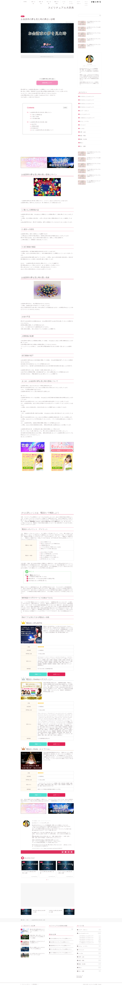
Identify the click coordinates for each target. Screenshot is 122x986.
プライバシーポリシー (26, 984)
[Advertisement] (47, 68)
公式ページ (56, 674)
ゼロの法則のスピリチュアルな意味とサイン (61, 938)
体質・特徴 (41, 2)
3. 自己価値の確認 (35, 118)
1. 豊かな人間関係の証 (36, 114)
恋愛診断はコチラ (47, 82)
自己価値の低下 (35, 128)
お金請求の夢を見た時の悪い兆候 (38, 122)
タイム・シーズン (71, 2)
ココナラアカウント (86, 83)
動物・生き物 (56, 2)
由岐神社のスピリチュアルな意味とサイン (61, 945)
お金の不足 (34, 124)
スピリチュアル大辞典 (61, 7)
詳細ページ (38, 674)
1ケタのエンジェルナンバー (87, 96)
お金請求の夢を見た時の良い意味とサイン (41, 112)
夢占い (22, 16)
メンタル (63, 2)
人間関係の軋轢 (35, 126)
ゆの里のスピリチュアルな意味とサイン (60, 942)
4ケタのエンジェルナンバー (87, 107)
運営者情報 (79, 977)
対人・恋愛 (49, 2)
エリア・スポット (79, 2)
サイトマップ (80, 975)
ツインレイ (83, 125)
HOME (25, 1)
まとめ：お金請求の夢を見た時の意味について (42, 130)
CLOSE (65, 107)
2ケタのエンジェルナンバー (87, 100)
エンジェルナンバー (86, 2)
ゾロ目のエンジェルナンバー (87, 117)
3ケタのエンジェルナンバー (87, 103)
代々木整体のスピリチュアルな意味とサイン (61, 952)
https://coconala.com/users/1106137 (53, 848)
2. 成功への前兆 (35, 116)
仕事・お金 (33, 2)
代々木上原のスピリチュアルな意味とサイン (61, 949)
